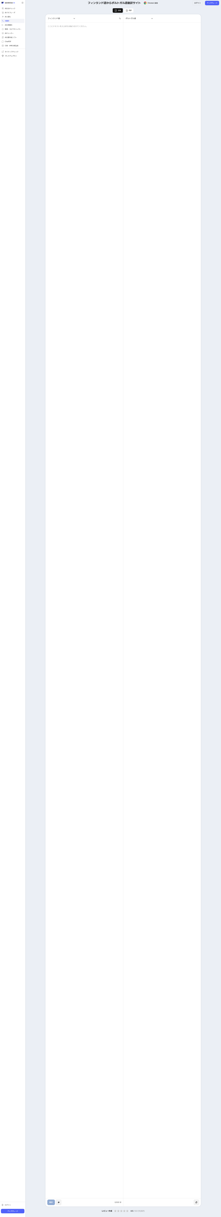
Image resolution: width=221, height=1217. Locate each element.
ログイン (197, 3)
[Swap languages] (120, 18)
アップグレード (12, 1211)
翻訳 (51, 1202)
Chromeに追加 (153, 3)
